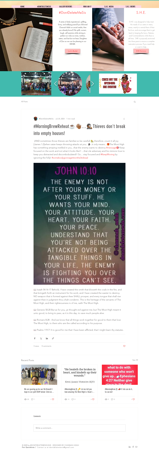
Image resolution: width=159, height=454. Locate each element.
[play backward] (55, 83)
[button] (36, 83)
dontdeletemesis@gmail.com (61, 447)
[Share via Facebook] (35, 338)
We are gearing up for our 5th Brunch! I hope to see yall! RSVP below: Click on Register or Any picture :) (38, 390)
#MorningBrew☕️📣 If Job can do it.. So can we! (119, 390)
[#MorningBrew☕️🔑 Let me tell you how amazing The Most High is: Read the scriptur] (80, 375)
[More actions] (123, 118)
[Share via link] (53, 338)
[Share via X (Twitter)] (41, 338)
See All (135, 360)
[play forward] (92, 83)
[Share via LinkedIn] (47, 338)
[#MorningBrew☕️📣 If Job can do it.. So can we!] (120, 375)
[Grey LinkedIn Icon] (129, 447)
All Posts (24, 101)
